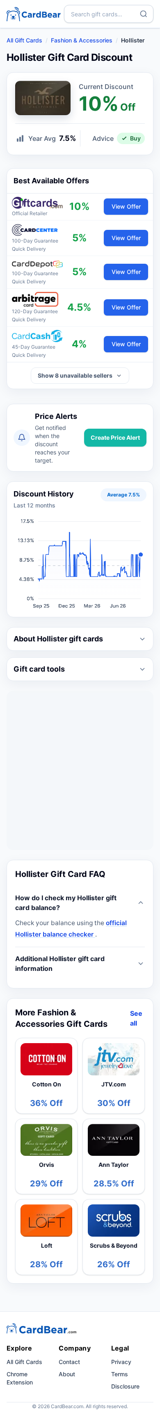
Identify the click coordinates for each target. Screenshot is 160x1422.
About (67, 1374)
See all (136, 1018)
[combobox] (108, 14)
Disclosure (125, 1386)
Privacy (121, 1361)
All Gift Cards (24, 40)
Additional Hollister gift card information (60, 963)
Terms (119, 1374)
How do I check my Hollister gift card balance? (66, 903)
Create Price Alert (115, 437)
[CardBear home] (34, 14)
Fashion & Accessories (81, 40)
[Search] (143, 14)
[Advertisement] (80, 770)
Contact (69, 1361)
